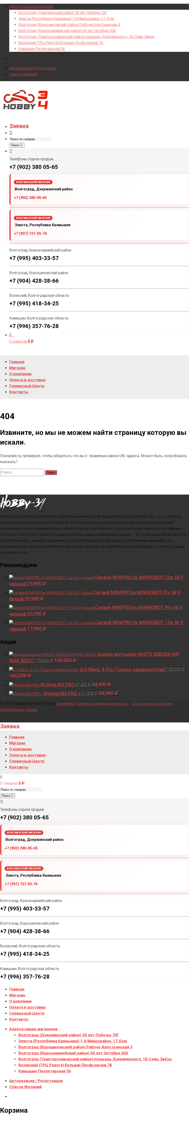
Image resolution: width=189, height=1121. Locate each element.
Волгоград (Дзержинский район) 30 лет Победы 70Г (62, 12)
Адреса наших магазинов (31, 6)
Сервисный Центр (26, 1013)
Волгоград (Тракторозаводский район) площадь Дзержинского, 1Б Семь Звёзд (86, 36)
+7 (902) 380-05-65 (30, 197)
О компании (20, 1001)
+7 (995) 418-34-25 (34, 303)
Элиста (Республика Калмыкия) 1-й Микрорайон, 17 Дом (66, 18)
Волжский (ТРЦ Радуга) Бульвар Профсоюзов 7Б (60, 42)
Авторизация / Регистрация (32, 68)
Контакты (18, 1019)
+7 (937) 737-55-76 (30, 233)
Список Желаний (23, 74)
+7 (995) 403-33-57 (34, 258)
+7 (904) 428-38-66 (34, 281)
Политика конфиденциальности (102, 703)
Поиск (15, 145)
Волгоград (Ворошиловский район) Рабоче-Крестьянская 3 (69, 24)
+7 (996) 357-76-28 (34, 326)
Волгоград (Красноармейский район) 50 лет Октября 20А (67, 30)
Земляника (65, 703)
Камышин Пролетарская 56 (41, 48)
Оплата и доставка (27, 1007)
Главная (16, 989)
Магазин (17, 995)
